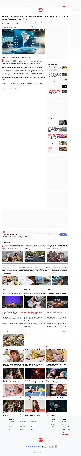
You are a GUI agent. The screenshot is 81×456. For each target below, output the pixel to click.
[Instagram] (26, 446)
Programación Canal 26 (66, 429)
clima (14, 60)
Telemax (52, 426)
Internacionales (22, 426)
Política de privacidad (66, 426)
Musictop (52, 427)
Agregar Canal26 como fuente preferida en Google (39, 27)
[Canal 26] (40, 440)
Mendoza (4, 88)
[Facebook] (24, 446)
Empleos (63, 432)
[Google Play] (51, 447)
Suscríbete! (63, 234)
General (3, 14)
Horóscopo (10, 426)
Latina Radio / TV (54, 423)
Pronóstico (11, 88)
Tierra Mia (53, 424)
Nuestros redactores (65, 431)
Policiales (10, 427)
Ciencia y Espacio (34, 421)
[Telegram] (38, 446)
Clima (16, 88)
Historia (32, 424)
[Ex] (28, 446)
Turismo (32, 429)
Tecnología (10, 429)
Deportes (21, 423)
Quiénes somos (64, 421)
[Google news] (39, 446)
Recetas (32, 427)
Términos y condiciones (66, 424)
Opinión (49, 289)
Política (4, 289)
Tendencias (22, 429)
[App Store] (44, 447)
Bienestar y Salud (23, 421)
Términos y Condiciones (38, 450)
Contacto (63, 423)
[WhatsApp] (36, 446)
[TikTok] (34, 446)
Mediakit (64, 427)
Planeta (32, 426)
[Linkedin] (32, 446)
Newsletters (65, 434)
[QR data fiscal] (56, 447)
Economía (27, 289)
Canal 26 (5, 26)
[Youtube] (30, 446)
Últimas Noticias (11, 421)
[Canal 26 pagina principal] (40, 11)
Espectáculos (11, 424)
